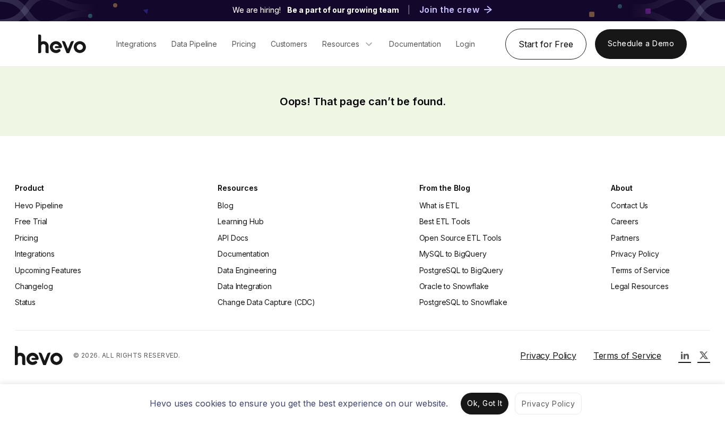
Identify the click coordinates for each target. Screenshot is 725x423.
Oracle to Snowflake (454, 286)
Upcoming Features (48, 270)
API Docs (233, 237)
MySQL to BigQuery (453, 253)
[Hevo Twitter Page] (703, 355)
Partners (625, 237)
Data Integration (244, 286)
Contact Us (629, 205)
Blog (225, 205)
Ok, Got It (484, 403)
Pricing (26, 237)
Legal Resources (639, 286)
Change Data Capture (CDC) (266, 302)
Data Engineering (247, 270)
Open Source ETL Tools (460, 237)
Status (25, 302)
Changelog (34, 286)
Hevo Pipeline (39, 205)
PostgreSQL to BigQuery (461, 270)
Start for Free (546, 44)
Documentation (243, 253)
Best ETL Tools (445, 221)
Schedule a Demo (641, 43)
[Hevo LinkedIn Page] (684, 355)
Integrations (35, 253)
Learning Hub (240, 221)
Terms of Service (640, 270)
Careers (624, 221)
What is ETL (439, 205)
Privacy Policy (635, 253)
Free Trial (31, 221)
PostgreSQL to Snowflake (463, 302)
